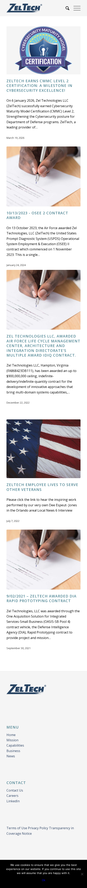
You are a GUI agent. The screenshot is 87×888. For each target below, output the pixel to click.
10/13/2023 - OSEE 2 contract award (37, 215)
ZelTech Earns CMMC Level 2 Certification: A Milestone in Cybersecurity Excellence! (39, 85)
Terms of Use (17, 828)
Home (11, 735)
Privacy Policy (38, 828)
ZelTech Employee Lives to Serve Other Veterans (42, 487)
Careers (12, 795)
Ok (43, 880)
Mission (12, 740)
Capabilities (15, 745)
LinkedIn (13, 801)
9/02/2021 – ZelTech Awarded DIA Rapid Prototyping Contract (41, 598)
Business (13, 751)
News (10, 756)
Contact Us (14, 790)
